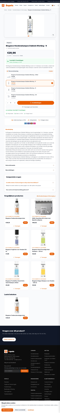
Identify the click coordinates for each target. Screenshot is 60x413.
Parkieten (6, 382)
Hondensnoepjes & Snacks (35, 364)
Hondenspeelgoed (35, 367)
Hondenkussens (35, 356)
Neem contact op (9, 339)
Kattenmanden (47, 367)
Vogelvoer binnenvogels (10, 384)
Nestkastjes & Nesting (9, 389)
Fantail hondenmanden (36, 358)
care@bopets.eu (18, 359)
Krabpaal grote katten (49, 356)
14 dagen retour (48, 391)
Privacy (46, 396)
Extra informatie (10, 165)
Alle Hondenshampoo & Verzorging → (46, 196)
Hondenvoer (34, 361)
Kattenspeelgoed (48, 369)
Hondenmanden (35, 353)
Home (5, 10)
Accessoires (34, 386)
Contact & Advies (48, 382)
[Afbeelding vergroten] (53, 34)
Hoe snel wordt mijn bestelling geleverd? (17, 189)
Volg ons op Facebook (10, 362)
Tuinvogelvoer (7, 391)
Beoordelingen (10, 170)
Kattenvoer (47, 372)
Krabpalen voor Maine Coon (49, 359)
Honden (10, 10)
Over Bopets (47, 384)
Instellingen (31, 409)
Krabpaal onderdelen (49, 362)
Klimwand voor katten (49, 374)
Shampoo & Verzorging (36, 372)
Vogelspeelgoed (8, 394)
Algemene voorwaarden (47, 399)
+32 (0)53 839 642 (8, 359)
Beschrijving (9, 129)
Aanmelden (24, 370)
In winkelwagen (36, 102)
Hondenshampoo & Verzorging (20, 10)
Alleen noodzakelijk (20, 409)
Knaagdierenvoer (35, 384)
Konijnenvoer (34, 382)
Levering (46, 389)
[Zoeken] (58, 5)
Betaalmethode (48, 386)
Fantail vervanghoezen (36, 398)
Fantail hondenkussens (36, 395)
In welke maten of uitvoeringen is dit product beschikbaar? (22, 182)
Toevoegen (17, 226)
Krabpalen (46, 353)
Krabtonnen (47, 365)
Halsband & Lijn (34, 369)
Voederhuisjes (7, 386)
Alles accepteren (7, 409)
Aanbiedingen (47, 394)
